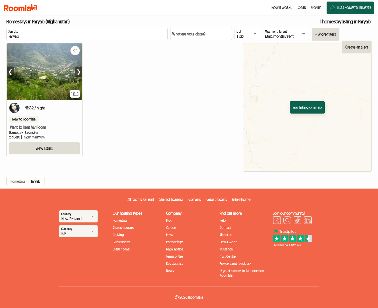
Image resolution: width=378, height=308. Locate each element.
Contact (225, 227)
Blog (169, 220)
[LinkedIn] (308, 221)
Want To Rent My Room (28, 127)
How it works (228, 242)
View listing (44, 148)
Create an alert (356, 47)
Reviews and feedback (235, 263)
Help (223, 220)
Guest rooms (216, 199)
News (170, 271)
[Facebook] (277, 221)
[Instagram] (287, 221)
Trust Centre (228, 256)
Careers (171, 227)
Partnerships (174, 242)
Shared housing (171, 199)
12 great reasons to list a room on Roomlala (242, 273)
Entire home (241, 199)
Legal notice (174, 249)
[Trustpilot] (292, 244)
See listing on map (307, 107)
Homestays (120, 220)
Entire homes (121, 249)
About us (225, 235)
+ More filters (325, 34)
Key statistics (174, 263)
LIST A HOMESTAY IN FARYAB (354, 8)
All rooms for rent (141, 199)
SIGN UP (316, 8)
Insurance (226, 249)
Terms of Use (174, 256)
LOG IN (301, 8)
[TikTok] (297, 221)
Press (169, 235)
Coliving (194, 199)
